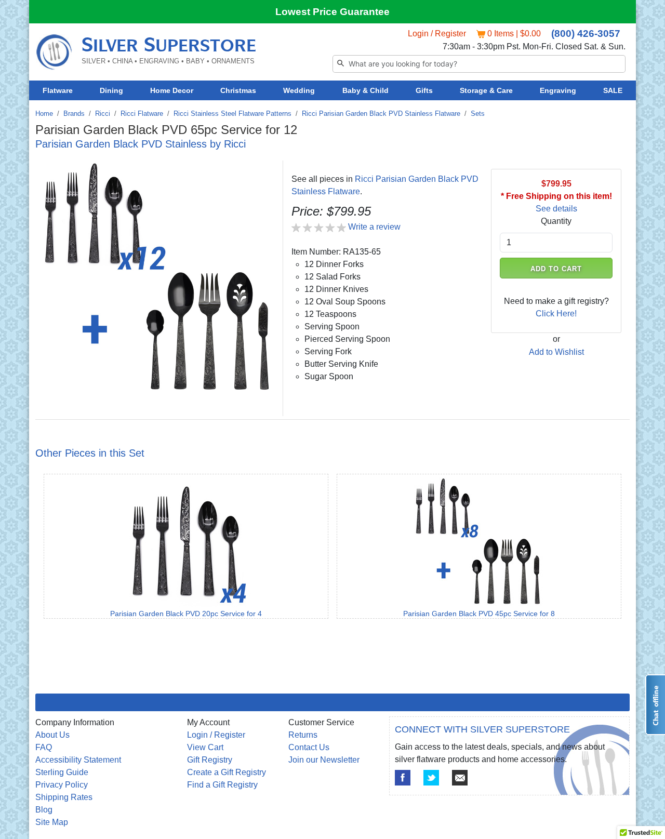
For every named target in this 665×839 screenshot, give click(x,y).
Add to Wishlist (556, 352)
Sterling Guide (61, 772)
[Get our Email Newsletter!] (460, 777)
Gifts (424, 90)
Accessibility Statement (78, 759)
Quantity (556, 221)
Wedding (299, 90)
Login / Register (437, 33)
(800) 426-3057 (585, 33)
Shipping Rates (63, 797)
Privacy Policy (61, 784)
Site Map (51, 822)
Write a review (374, 226)
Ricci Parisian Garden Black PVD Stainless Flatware (381, 113)
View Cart (205, 747)
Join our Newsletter (324, 759)
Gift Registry (209, 759)
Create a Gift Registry (226, 772)
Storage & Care (486, 90)
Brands (74, 113)
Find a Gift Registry (222, 784)
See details (556, 208)
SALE (612, 90)
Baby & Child (365, 90)
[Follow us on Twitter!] (431, 777)
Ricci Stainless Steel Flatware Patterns (232, 113)
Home (44, 113)
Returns (302, 734)
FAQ (43, 747)
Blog (43, 809)
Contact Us (308, 747)
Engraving (558, 90)
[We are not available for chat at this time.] (655, 704)
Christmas (238, 90)
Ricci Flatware (142, 113)
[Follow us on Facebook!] (402, 777)
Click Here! (556, 313)
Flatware (58, 90)
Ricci (102, 113)
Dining (111, 90)
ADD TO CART (556, 269)
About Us (52, 734)
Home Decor (171, 90)
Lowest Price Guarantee (332, 11)
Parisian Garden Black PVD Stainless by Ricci (140, 144)
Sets (478, 113)
